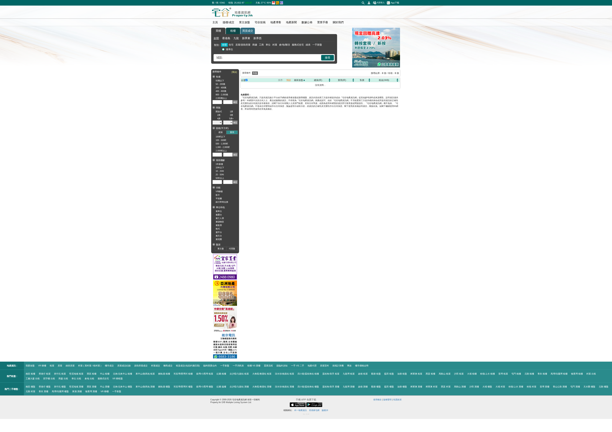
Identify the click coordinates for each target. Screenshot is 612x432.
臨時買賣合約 (210, 365)
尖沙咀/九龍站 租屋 (239, 373)
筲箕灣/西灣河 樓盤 (183, 386)
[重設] (234, 72)
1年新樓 (219, 164)
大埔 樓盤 (487, 386)
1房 (231, 111)
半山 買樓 (104, 386)
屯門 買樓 (575, 386)
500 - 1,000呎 (222, 144)
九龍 (236, 38)
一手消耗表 (238, 365)
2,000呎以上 (221, 151)
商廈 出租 (63, 378)
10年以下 (220, 167)
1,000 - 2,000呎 (223, 147)
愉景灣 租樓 (577, 373)
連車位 (229, 49)
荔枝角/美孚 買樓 (330, 386)
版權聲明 (387, 399)
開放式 (219, 111)
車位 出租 (76, 378)
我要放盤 (30, 365)
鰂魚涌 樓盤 (164, 386)
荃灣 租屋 (503, 373)
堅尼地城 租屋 (76, 373)
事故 (349, 365)
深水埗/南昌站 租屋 (284, 373)
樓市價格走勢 (361, 365)
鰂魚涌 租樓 (164, 373)
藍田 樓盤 (389, 386)
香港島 (226, 38)
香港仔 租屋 (45, 373)
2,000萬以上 (221, 98)
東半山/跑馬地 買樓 (145, 386)
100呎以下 (220, 137)
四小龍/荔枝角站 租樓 (308, 373)
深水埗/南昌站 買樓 (284, 386)
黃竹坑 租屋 (60, 373)
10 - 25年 (220, 171)
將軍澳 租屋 (416, 373)
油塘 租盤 (402, 373)
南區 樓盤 (30, 386)
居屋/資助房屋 (242, 44)
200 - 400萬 (221, 87)
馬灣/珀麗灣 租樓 (559, 373)
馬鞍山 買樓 (460, 386)
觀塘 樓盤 (376, 386)
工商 (261, 44)
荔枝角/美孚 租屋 (330, 373)
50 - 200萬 (220, 84)
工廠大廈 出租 (33, 378)
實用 (232, 132)
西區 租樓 (91, 373)
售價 (362, 80)
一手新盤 (317, 44)
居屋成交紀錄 (124, 365)
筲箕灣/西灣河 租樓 (183, 373)
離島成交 (168, 365)
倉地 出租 (89, 378)
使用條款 (377, 399)
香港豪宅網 (314, 410)
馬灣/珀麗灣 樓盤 (60, 391)
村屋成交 (155, 365)
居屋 (60, 365)
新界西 (257, 38)
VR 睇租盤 (117, 378)
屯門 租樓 (516, 373)
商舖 (254, 44)
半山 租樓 (104, 373)
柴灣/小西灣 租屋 (204, 373)
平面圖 (219, 198)
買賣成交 (247, 30)
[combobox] (267, 57)
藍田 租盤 (389, 373)
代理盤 (232, 248)
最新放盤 (298, 80)
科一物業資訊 (300, 410)
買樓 (218, 30)
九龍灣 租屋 (349, 373)
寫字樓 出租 (49, 378)
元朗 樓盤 (603, 386)
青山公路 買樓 (560, 386)
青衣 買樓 (43, 391)
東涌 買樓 (77, 391)
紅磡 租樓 (221, 373)
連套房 (219, 225)
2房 (218, 115)
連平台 (219, 232)
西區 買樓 (91, 386)
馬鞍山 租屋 (445, 373)
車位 (268, 44)
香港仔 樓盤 (45, 386)
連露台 (219, 215)
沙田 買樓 (474, 386)
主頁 (215, 22)
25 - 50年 (220, 174)
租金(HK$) (384, 80)
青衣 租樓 (542, 373)
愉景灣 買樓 (91, 391)
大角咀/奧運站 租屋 (261, 373)
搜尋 (327, 57)
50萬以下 (220, 80)
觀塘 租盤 (376, 373)
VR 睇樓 (42, 365)
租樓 (233, 30)
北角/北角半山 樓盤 (122, 386)
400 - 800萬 (221, 91)
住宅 (231, 44)
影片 (218, 195)
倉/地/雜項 (284, 44)
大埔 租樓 (472, 373)
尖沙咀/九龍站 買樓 (239, 386)
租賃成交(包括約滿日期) (188, 365)
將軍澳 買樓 (416, 386)
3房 (231, 115)
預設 (288, 80)
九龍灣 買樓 (349, 386)
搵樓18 (325, 410)
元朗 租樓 (529, 373)
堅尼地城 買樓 (76, 386)
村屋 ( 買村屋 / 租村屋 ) (89, 365)
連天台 (219, 236)
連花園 (219, 239)
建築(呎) (318, 80)
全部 (216, 38)
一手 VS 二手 (297, 365)
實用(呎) (342, 80)
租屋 (52, 365)
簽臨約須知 (282, 365)
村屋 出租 (591, 373)
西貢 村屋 (446, 386)
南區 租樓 (30, 373)
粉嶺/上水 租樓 (487, 373)
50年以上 (220, 178)
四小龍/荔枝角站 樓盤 (308, 386)
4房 (218, 118)
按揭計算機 (338, 365)
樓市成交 (109, 365)
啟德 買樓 (363, 386)
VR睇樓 (219, 191)
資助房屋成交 (141, 365)
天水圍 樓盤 (589, 386)
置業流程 (268, 365)
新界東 (246, 38)
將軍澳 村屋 (431, 386)
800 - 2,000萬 (222, 94)
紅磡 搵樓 (221, 386)
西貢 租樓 (430, 373)
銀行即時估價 (222, 202)
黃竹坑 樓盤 (60, 386)
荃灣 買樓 (544, 386)
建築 (221, 132)
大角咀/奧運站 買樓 (261, 386)
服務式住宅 (298, 44)
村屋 (274, 44)
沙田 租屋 (459, 373)
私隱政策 (397, 399)
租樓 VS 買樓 (253, 365)
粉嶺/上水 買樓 (516, 386)
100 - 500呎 (221, 140)
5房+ (231, 118)
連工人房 (220, 218)
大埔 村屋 (500, 386)
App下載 (395, 2)
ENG (222, 2)
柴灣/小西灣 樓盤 (204, 386)
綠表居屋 (70, 365)
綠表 (308, 44)
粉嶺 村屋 (531, 386)
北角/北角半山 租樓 (122, 373)
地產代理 (312, 365)
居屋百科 (324, 365)
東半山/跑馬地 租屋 (145, 373)
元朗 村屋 (30, 391)
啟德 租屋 (363, 373)
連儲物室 (220, 222)
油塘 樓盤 (402, 386)
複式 (218, 229)
